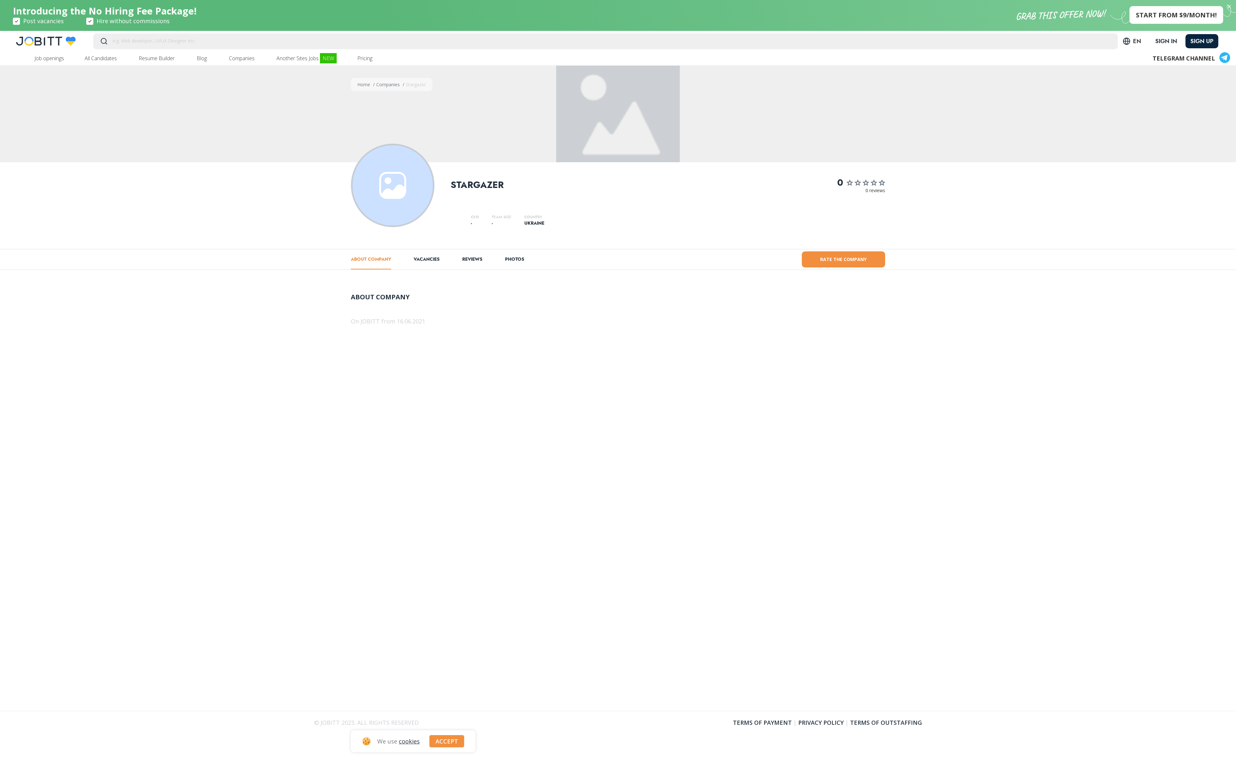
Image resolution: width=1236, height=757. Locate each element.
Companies (242, 58)
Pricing (365, 58)
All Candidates (101, 58)
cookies (409, 741)
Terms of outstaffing (886, 722)
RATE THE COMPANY (843, 259)
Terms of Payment (762, 722)
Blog (202, 58)
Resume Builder (157, 58)
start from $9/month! (1176, 15)
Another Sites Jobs (305, 58)
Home (364, 84)
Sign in (1166, 41)
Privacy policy (821, 722)
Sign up (1201, 41)
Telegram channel (1184, 58)
